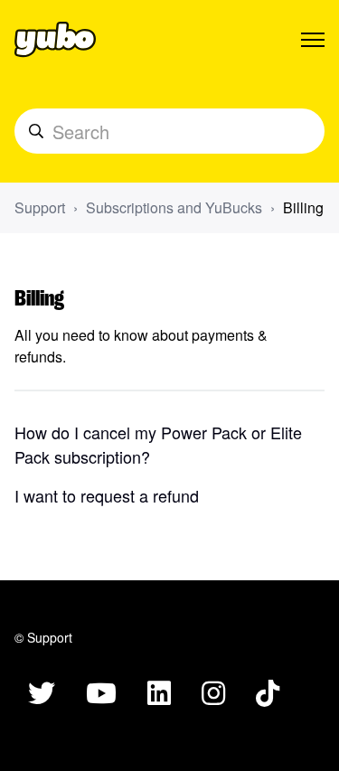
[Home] (55, 40)
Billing (303, 207)
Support (39, 207)
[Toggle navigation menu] (313, 39)
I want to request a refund (106, 495)
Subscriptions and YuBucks (174, 207)
